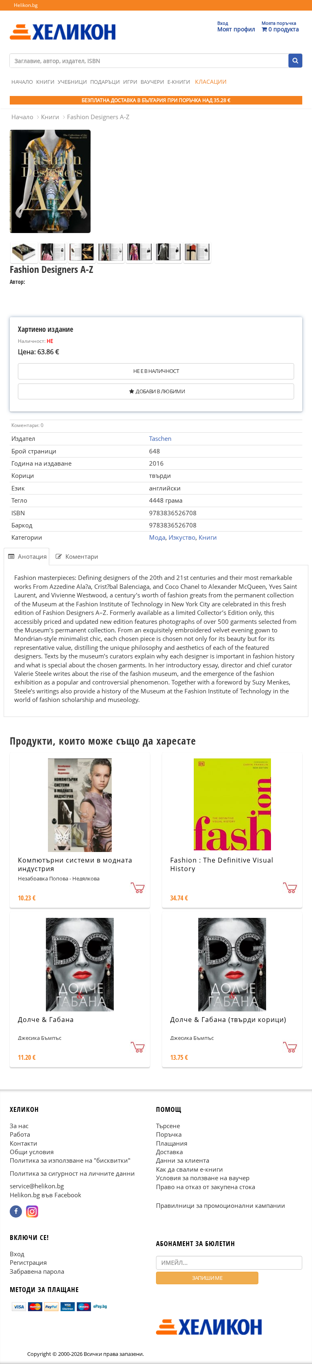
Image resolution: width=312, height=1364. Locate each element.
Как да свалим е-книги (189, 1169)
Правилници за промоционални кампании (220, 1205)
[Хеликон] (62, 25)
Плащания (171, 1143)
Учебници (72, 81)
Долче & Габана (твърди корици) (228, 1019)
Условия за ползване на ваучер (202, 1178)
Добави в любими (160, 391)
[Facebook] (16, 1211)
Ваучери (152, 81)
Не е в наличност (156, 371)
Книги (45, 81)
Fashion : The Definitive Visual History (221, 864)
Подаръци (105, 81)
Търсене (168, 1126)
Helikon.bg (26, 5)
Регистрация (28, 1262)
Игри (130, 81)
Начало (22, 81)
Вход (17, 1254)
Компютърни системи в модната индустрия (75, 864)
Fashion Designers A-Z (98, 117)
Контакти (23, 1143)
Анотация (31, 556)
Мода (157, 537)
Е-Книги (178, 81)
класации (211, 81)
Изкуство (182, 537)
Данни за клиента (182, 1161)
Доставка (169, 1152)
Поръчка (169, 1134)
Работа (20, 1134)
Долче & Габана (46, 1019)
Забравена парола (37, 1271)
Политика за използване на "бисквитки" (70, 1161)
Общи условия (32, 1152)
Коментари (81, 556)
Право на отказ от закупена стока (205, 1187)
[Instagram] (32, 1211)
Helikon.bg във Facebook (45, 1195)
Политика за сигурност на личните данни (72, 1173)
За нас (19, 1126)
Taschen (160, 438)
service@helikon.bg (37, 1186)
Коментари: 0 (27, 425)
